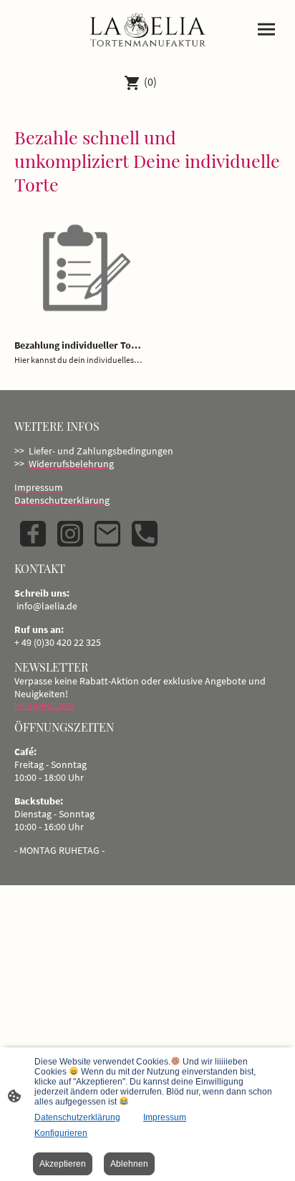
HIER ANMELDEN (44, 705)
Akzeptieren (62, 1164)
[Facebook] (33, 534)
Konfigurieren (60, 1133)
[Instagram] (70, 534)
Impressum (164, 1117)
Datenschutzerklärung (77, 1117)
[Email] (107, 534)
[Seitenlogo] (147, 31)
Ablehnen (129, 1164)
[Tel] (145, 534)
